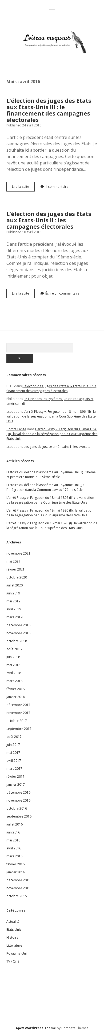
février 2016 (15, 864)
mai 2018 (13, 665)
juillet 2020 (14, 585)
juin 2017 (13, 744)
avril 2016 (13, 848)
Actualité (12, 921)
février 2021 (15, 569)
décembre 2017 (18, 705)
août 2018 (14, 649)
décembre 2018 (18, 625)
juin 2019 (13, 593)
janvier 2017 (15, 784)
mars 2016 (14, 856)
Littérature (14, 945)
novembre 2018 (18, 633)
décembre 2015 (18, 880)
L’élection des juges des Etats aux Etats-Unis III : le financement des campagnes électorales (48, 110)
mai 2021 (13, 561)
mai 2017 (13, 752)
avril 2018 (13, 673)
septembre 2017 (18, 728)
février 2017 (15, 776)
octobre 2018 (16, 641)
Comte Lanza (16, 429)
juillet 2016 (14, 824)
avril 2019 (13, 609)
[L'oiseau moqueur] (51, 60)
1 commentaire (56, 186)
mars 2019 (14, 617)
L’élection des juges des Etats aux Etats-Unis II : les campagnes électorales (48, 220)
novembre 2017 (18, 712)
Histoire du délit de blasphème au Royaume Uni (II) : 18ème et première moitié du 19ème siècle (51, 474)
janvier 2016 (15, 872)
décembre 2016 (18, 792)
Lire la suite (23, 188)
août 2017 (14, 736)
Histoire (12, 937)
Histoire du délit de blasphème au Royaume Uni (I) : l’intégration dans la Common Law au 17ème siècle (45, 487)
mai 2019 (13, 601)
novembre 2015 (18, 888)
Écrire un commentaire (62, 293)
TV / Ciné (12, 961)
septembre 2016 (18, 816)
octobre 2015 (16, 896)
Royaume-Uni (16, 953)
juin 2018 (13, 657)
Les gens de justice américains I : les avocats (57, 446)
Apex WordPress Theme (36, 1028)
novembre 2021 (18, 553)
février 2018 (15, 689)
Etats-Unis (13, 929)
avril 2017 (13, 760)
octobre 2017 (16, 720)
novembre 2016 (18, 800)
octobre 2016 (16, 808)
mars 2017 (14, 768)
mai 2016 (13, 840)
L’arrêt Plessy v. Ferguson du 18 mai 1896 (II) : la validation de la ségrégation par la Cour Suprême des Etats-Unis (49, 512)
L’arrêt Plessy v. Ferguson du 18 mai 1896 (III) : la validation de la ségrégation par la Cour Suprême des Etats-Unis (51, 416)
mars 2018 (14, 681)
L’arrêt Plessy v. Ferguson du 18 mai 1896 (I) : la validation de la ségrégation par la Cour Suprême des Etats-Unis (51, 525)
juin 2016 (13, 832)
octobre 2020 (16, 577)
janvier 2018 (15, 697)
